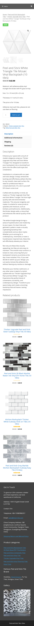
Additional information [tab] (13, 138)
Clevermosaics (16, 577)
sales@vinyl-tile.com (16, 518)
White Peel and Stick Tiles (13, 128)
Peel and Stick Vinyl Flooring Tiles (16, 561)
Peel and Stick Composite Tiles (14, 553)
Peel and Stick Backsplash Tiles (15, 548)
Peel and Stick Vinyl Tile (12, 555)
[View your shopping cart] (31, 6)
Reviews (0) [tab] (8, 146)
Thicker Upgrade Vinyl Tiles (16, 17)
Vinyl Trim (7, 564)
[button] (28, 30)
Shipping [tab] (7, 142)
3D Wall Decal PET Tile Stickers (15, 550)
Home (5, 15)
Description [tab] (8, 134)
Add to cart (16, 115)
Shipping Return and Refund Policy (16, 536)
